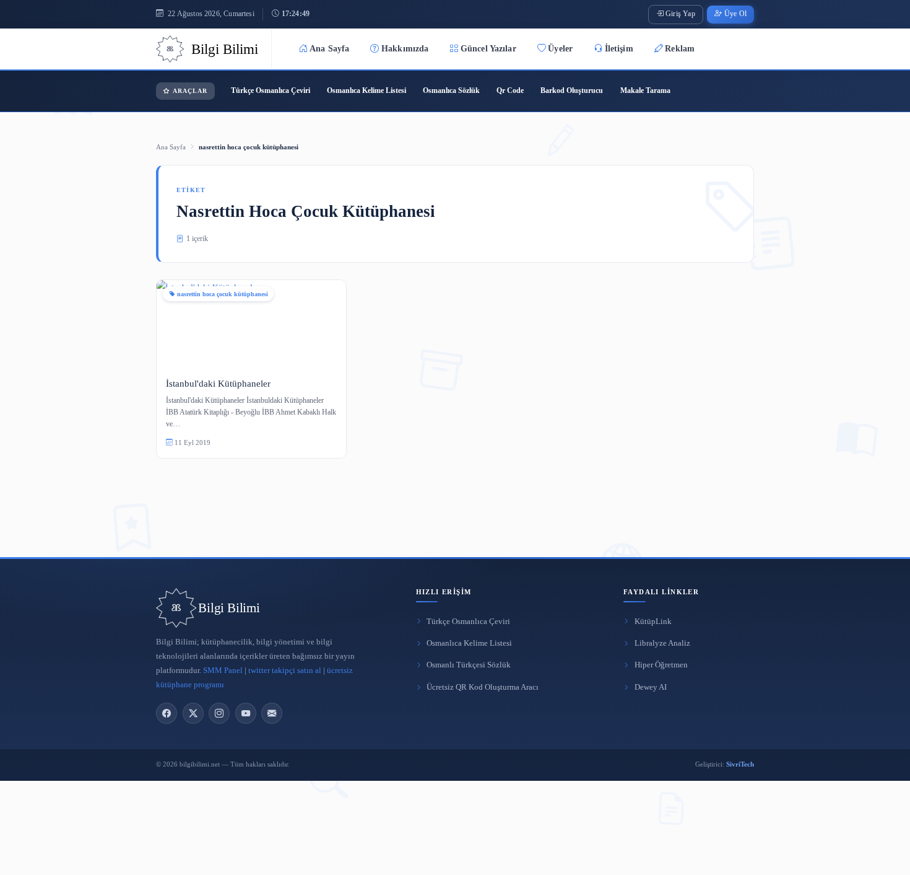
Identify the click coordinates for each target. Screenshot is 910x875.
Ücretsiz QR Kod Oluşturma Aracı (483, 687)
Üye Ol (735, 14)
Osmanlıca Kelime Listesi (366, 90)
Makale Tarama (645, 90)
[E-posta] (271, 713)
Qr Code (510, 90)
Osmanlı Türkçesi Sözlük (469, 665)
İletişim (619, 48)
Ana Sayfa (329, 48)
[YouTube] (245, 713)
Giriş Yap (680, 14)
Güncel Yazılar (488, 48)
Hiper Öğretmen (661, 665)
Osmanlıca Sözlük (451, 90)
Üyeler (560, 48)
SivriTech (740, 764)
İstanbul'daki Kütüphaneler (218, 383)
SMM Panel (223, 670)
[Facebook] (166, 713)
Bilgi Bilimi (228, 607)
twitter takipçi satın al (284, 670)
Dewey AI (651, 687)
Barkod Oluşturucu (571, 90)
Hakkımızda (404, 48)
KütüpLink (653, 621)
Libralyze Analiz (662, 643)
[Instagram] (219, 713)
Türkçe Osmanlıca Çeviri (270, 90)
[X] (193, 713)
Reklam (680, 48)
